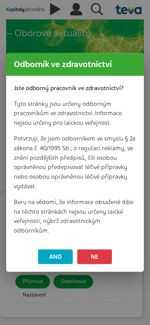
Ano (55, 256)
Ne (94, 256)
